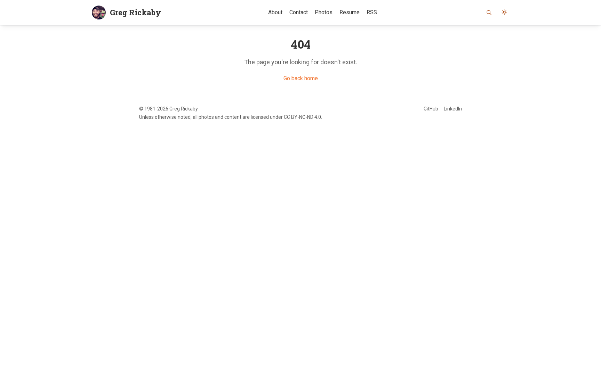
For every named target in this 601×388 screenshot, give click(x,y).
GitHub (431, 109)
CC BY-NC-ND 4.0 (302, 117)
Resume (349, 12)
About (275, 12)
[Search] (489, 12)
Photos (323, 12)
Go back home (300, 78)
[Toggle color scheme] (504, 12)
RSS (372, 12)
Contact (298, 12)
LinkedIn (453, 109)
